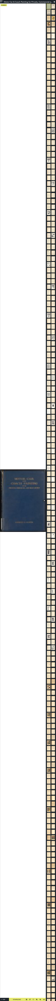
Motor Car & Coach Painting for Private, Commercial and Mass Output (28, 1)
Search (4, 5)
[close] (54, 1)
